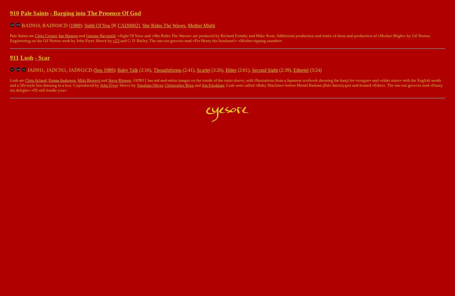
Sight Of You (97, 25)
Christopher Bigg (179, 85)
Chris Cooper (46, 35)
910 (14, 13)
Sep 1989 (104, 70)
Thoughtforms (167, 70)
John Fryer (109, 85)
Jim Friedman (213, 85)
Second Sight (265, 70)
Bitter (231, 70)
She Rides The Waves (163, 25)
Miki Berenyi (89, 80)
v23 (116, 40)
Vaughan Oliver (150, 85)
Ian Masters (68, 35)
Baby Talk (128, 70)
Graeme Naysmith (101, 35)
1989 (75, 25)
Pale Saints (35, 13)
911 (14, 57)
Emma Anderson (62, 80)
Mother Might (201, 25)
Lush (26, 57)
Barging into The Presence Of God (97, 13)
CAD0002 (128, 25)
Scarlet (203, 70)
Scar (44, 57)
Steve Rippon (119, 80)
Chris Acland (36, 80)
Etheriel (301, 70)
